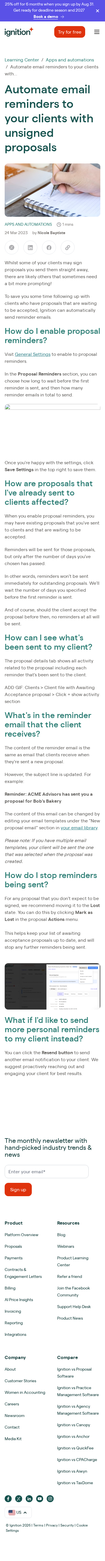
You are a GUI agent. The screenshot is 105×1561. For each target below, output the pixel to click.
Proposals (13, 1246)
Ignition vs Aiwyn (72, 1471)
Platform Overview (21, 1234)
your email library (79, 827)
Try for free (69, 31)
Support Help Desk (74, 1306)
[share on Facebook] (49, 247)
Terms (38, 1525)
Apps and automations (70, 59)
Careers (12, 1404)
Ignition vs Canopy (73, 1424)
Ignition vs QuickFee (75, 1448)
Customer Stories (20, 1380)
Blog (61, 1234)
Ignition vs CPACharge (77, 1459)
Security (67, 1525)
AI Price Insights (19, 1299)
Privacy (52, 1525)
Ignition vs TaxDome (75, 1482)
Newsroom (14, 1415)
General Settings (32, 354)
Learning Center (22, 59)
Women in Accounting (25, 1392)
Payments (13, 1258)
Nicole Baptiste (51, 232)
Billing (10, 1288)
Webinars (65, 1246)
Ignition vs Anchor (73, 1436)
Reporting (14, 1322)
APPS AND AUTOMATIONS (28, 224)
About (10, 1369)
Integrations (15, 1334)
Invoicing (13, 1311)
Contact (12, 1427)
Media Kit (13, 1438)
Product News (70, 1318)
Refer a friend (69, 1276)
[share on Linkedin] (30, 247)
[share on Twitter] (12, 247)
